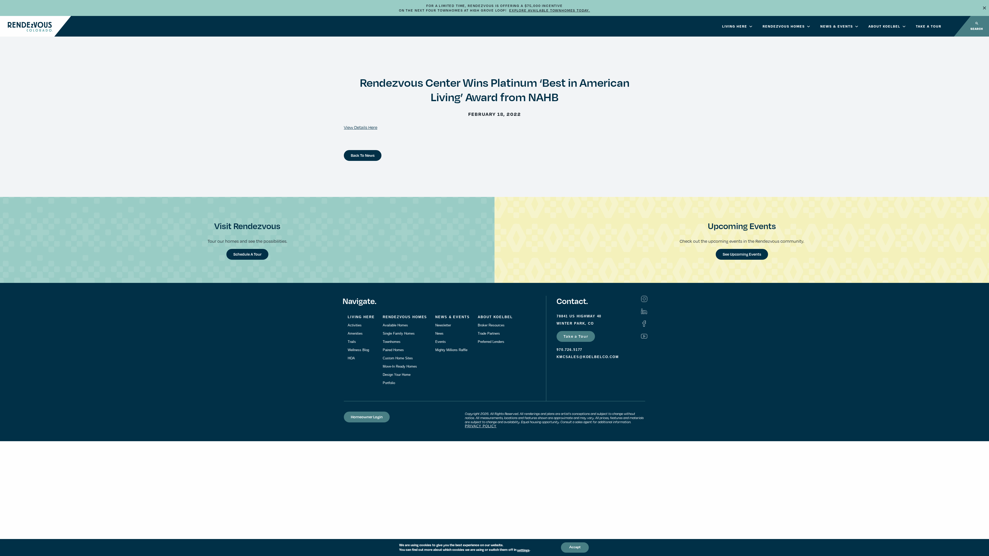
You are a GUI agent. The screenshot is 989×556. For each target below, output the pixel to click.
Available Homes (395, 325)
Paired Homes (393, 350)
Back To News (362, 155)
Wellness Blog (358, 350)
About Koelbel (884, 26)
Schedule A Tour (247, 254)
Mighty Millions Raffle (451, 350)
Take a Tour (576, 336)
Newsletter (443, 325)
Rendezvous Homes (784, 26)
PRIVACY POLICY (481, 426)
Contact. (572, 301)
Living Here (734, 26)
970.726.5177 (569, 350)
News (439, 333)
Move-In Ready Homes (400, 366)
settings (523, 550)
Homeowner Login (367, 416)
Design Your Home (397, 375)
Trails (352, 342)
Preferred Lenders (491, 342)
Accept (575, 547)
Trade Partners (489, 333)
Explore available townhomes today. (549, 10)
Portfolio (389, 383)
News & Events (836, 26)
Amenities (355, 333)
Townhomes (391, 342)
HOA (351, 358)
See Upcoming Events (742, 254)
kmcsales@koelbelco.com (588, 357)
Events (440, 342)
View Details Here (360, 127)
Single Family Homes (399, 333)
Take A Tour (928, 26)
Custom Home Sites (398, 358)
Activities (355, 325)
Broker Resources (491, 325)
